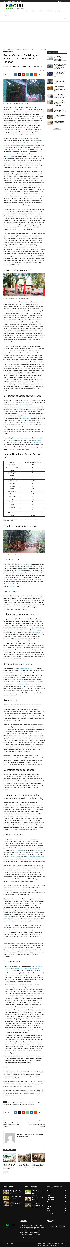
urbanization (12, 845)
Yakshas (7, 677)
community (7, 154)
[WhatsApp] (27, 74)
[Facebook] (56, 1)
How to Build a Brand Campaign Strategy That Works (59, 123)
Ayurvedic (21, 570)
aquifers (12, 586)
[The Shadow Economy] (6, 1198)
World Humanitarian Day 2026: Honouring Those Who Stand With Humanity (24, 1166)
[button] (65, 19)
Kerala (18, 409)
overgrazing (38, 850)
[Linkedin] (31, 74)
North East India (26, 447)
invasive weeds (30, 856)
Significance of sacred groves (27, 1104)
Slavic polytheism (28, 145)
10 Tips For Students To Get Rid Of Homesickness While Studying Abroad (13, 1124)
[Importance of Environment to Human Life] (28, 1192)
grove (21, 1102)
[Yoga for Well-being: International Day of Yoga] (28, 1205)
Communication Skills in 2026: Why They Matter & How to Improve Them (60, 96)
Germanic (30, 143)
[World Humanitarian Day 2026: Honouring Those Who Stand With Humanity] (24, 1157)
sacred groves (14, 449)
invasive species (16, 856)
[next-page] (7, 1172)
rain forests (37, 407)
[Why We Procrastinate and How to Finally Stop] (50, 117)
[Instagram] (59, 1)
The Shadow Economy (15, 1196)
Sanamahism (38, 440)
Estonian (19, 143)
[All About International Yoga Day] (28, 1199)
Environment (11, 49)
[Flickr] (56, 1226)
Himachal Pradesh (35, 409)
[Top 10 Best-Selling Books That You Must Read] (6, 1203)
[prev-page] (4, 1172)
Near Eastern (12, 145)
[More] (39, 74)
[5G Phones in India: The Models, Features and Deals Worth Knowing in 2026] (50, 74)
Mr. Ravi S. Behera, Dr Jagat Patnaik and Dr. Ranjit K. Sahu (21, 66)
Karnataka (16, 630)
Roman (18, 145)
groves (17, 107)
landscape (37, 140)
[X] (61, 1)
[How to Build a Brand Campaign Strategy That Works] (50, 123)
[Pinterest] (23, 74)
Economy (6, 1161)
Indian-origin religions (26, 668)
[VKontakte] (63, 1226)
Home (4, 49)
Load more (56, 128)
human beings (26, 564)
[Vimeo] (63, 1)
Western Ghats (10, 409)
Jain (12, 675)
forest (17, 1102)
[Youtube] (66, 1)
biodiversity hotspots (37, 596)
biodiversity (11, 1102)
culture (24, 109)
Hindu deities (15, 919)
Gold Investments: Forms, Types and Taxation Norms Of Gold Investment (36, 1124)
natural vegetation (37, 1102)
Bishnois (29, 407)
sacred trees (9, 156)
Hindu (8, 675)
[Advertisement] (35, 34)
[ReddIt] (35, 74)
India (17, 147)
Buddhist (18, 675)
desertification (13, 579)
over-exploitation (18, 850)
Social (12, 51)
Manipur (28, 438)
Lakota (38, 147)
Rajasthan (12, 407)
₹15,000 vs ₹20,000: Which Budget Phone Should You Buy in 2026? (60, 82)
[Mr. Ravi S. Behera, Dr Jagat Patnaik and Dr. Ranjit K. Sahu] (4, 66)
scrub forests (23, 405)
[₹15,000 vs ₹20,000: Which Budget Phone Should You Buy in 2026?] (50, 81)
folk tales (36, 632)
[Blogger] (48, 1226)
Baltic (24, 143)
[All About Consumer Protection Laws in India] (6, 1192)
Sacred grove (16, 438)
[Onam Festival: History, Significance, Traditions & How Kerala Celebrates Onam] (50, 88)
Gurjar (24, 413)
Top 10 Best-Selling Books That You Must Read (16, 1203)
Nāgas (28, 677)
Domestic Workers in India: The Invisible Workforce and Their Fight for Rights (38, 1166)
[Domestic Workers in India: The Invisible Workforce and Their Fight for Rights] (38, 1157)
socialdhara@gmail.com (32, 1238)
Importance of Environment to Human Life (37, 1192)
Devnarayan (25, 418)
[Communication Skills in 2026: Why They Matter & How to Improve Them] (50, 96)
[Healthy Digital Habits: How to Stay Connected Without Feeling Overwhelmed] (50, 102)
